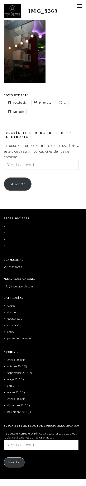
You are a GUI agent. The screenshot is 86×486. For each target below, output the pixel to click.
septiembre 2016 (17, 373)
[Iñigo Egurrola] (12, 11)
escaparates (14, 318)
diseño (11, 312)
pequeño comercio (19, 338)
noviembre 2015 (17, 412)
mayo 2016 (13, 379)
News (10, 331)
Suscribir (17, 184)
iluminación (14, 325)
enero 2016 (14, 399)
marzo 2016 (14, 392)
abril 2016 (13, 386)
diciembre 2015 (16, 405)
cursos (11, 305)
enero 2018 (14, 360)
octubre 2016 (15, 366)
